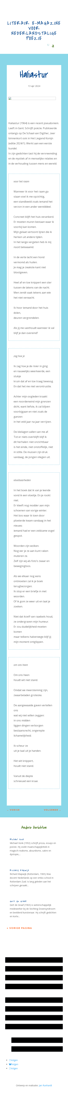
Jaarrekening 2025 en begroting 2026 (25, 959)
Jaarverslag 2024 (15, 986)
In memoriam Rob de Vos (26, 1040)
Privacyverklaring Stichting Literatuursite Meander (32, 1026)
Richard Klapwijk (19, 870)
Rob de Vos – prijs (22, 1048)
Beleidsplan (13, 1008)
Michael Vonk (17, 839)
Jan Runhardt (45, 1085)
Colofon (11, 1017)
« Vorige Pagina (19, 928)
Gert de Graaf (18, 901)
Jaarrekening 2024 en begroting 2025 (25, 977)
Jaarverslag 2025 (15, 968)
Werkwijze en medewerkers (21, 999)
